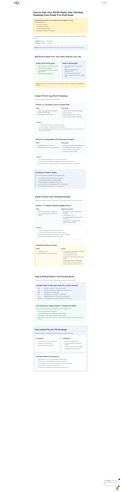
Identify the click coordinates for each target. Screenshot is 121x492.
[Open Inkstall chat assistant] (117, 488)
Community (104, 2)
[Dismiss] (119, 479)
